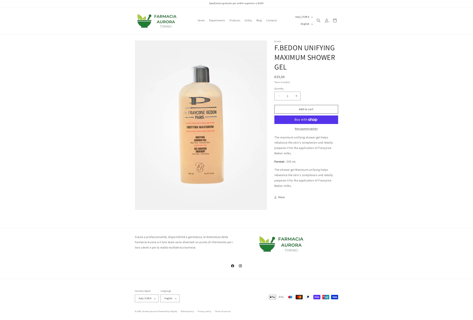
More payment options (306, 128)
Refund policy (187, 311)
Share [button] (281, 197)
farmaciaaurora (150, 311)
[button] (318, 20)
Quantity (279, 88)
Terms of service (223, 311)
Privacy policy (204, 311)
